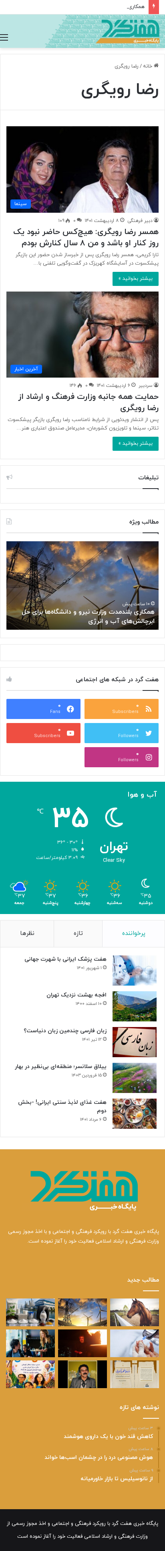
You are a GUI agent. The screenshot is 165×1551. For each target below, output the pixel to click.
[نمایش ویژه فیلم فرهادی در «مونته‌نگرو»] (30, 1343)
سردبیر (146, 385)
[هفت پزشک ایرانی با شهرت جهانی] (135, 970)
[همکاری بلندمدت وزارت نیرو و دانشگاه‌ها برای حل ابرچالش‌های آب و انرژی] (82, 1312)
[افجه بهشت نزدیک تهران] (135, 1006)
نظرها (27, 933)
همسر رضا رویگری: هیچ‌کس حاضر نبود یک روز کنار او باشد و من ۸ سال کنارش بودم (86, 237)
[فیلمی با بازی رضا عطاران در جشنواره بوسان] (82, 1343)
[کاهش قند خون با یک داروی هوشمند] (134, 1343)
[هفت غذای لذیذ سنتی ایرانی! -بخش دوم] (135, 1114)
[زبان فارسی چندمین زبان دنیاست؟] (135, 1042)
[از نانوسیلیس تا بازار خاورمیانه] (30, 1312)
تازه (78, 933)
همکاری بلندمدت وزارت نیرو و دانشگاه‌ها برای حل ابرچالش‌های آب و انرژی (88, 616)
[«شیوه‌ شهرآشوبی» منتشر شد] (134, 1374)
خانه (148, 66)
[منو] (4, 38)
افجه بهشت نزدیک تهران (76, 995)
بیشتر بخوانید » (136, 278)
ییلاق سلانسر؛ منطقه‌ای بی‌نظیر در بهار (61, 1066)
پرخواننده (133, 933)
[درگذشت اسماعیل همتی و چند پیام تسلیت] (82, 1374)
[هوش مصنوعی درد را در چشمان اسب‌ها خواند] (134, 1312)
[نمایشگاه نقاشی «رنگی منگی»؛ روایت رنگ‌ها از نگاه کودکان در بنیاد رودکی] (30, 1374)
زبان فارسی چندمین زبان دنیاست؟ (65, 1031)
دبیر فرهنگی (140, 221)
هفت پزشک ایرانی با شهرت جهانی (65, 959)
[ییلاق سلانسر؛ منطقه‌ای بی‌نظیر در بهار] (135, 1078)
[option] (82, 585)
